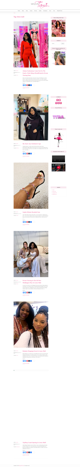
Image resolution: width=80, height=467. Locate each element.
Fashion (19, 10)
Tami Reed (17, 70)
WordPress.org (54, 194)
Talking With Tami (59, 10)
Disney (27, 10)
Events (50, 10)
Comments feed (54, 192)
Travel (54, 10)
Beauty (23, 10)
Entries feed (54, 191)
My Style (35, 10)
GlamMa (40, 10)
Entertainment (45, 10)
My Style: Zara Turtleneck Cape (32, 143)
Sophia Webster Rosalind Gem (31, 212)
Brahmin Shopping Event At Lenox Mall (34, 351)
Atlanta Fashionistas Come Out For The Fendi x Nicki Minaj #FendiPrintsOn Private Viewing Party (35, 73)
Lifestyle (31, 10)
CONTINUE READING (26, 87)
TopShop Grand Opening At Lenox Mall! (34, 442)
